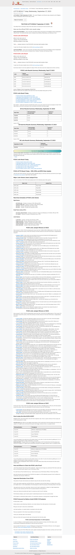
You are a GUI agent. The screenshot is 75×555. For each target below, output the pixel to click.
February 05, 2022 (20, 385)
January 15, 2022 (20, 392)
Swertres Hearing (25, 1)
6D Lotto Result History (35, 546)
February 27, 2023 (20, 263)
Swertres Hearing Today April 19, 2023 (24, 161)
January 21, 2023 (19, 248)
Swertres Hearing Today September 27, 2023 (25, 95)
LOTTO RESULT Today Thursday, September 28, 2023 (24, 532)
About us (15, 539)
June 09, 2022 (19, 334)
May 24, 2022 (19, 340)
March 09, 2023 (19, 279)
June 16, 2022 (19, 331)
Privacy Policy (16, 543)
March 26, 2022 (19, 357)
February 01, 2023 (20, 253)
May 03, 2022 (19, 347)
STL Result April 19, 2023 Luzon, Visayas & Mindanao (27, 165)
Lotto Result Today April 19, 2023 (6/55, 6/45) (25, 163)
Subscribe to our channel (20, 174)
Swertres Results (33, 1)
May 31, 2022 (19, 336)
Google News (50, 544)
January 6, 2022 (19, 399)
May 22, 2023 (19, 307)
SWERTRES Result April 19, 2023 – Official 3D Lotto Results (28, 164)
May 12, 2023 (19, 304)
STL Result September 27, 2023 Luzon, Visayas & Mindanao (28, 99)
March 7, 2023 (19, 277)
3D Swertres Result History (35, 543)
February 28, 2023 (20, 269)
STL (23, 4)
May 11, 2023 (19, 301)
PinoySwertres (16, 8)
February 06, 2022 (20, 382)
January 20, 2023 (20, 245)
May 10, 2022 (19, 344)
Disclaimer (15, 546)
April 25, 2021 (19, 349)
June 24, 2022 (19, 318)
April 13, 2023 (19, 291)
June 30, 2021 (19, 409)
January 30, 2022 (20, 387)
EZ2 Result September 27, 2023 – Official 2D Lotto (26, 100)
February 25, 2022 (20, 374)
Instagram (49, 542)
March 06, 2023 (19, 274)
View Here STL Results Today (37, 151)
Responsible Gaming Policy (18, 548)
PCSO (16, 156)
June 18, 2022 (19, 326)
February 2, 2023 (19, 256)
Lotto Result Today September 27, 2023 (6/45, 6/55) (27, 97)
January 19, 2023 (19, 243)
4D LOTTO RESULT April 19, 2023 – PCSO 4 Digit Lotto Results (29, 168)
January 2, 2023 (19, 235)
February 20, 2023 (20, 261)
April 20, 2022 (19, 352)
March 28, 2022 (19, 355)
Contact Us (15, 544)
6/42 (49, 1)
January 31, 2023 (19, 250)
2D (42, 1)
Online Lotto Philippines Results (24, 527)
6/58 (59, 1)
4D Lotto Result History (35, 544)
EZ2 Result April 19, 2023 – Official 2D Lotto (25, 167)
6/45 (52, 1)
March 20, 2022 (19, 361)
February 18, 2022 (20, 379)
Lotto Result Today (24, 8)
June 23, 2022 (19, 321)
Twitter (48, 540)
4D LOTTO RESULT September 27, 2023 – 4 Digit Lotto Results (29, 102)
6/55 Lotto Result (36, 47)
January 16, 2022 (19, 390)
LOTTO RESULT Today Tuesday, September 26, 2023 (24, 531)
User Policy (15, 541)
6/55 (57, 1)
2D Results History (34, 541)
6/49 (54, 1)
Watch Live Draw (33, 548)
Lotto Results (39, 1)
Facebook (49, 539)
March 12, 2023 (19, 284)
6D (46, 1)
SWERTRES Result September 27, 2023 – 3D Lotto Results (28, 98)
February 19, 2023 (20, 258)
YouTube (28, 525)
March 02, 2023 (19, 271)
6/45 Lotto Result (36, 65)
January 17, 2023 (19, 240)
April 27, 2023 (19, 296)
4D (44, 1)
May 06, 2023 (19, 299)
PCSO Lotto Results (34, 539)
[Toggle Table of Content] (24, 20)
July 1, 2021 (18, 412)
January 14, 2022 (20, 395)
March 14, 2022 (19, 366)
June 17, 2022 (19, 329)
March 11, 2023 (19, 282)
